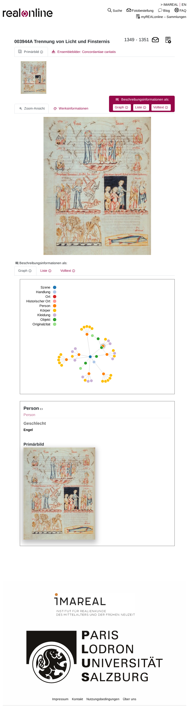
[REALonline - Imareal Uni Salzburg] (31, 10)
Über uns (129, 699)
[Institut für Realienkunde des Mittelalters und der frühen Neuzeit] (94, 605)
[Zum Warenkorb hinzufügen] (155, 40)
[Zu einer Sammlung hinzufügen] (168, 40)
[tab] (31, 52)
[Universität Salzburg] (95, 656)
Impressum (60, 699)
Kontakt (77, 699)
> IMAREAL (169, 4)
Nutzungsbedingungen (102, 699)
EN (184, 4)
